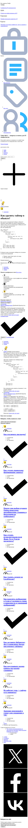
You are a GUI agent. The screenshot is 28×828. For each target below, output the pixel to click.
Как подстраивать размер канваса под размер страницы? (14, 668)
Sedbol (2, 206)
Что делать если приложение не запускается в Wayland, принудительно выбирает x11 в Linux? (16, 730)
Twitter (5, 269)
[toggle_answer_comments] (4, 316)
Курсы (5, 154)
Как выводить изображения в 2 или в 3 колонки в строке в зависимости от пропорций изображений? (15, 602)
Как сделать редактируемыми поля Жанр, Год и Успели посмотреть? (13, 538)
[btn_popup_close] (3, 826)
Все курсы (18, 272)
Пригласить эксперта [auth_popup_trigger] (6, 301)
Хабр (5, 150)
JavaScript (6, 212)
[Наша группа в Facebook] (15, 792)
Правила (6, 739)
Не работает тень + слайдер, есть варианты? (15, 691)
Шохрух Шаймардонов (6, 305)
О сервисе (6, 738)
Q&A (5, 151)
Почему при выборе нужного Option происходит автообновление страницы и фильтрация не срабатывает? (15, 512)
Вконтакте (6, 268)
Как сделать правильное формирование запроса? (14, 471)
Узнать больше (4, 144)
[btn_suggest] (1, 160)
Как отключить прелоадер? (15, 434)
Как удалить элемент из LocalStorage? (13, 578)
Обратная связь (7, 741)
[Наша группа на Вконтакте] (15, 816)
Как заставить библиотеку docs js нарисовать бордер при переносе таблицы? (14, 644)
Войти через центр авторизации (8, 421)
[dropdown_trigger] (1, 264)
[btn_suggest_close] (3, 158)
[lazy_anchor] (15, 451)
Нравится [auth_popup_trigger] (3, 337)
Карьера (6, 152)
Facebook (6, 267)
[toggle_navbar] (1, 200)
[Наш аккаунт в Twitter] (15, 767)
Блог (5, 742)
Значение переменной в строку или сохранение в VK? (14, 713)
